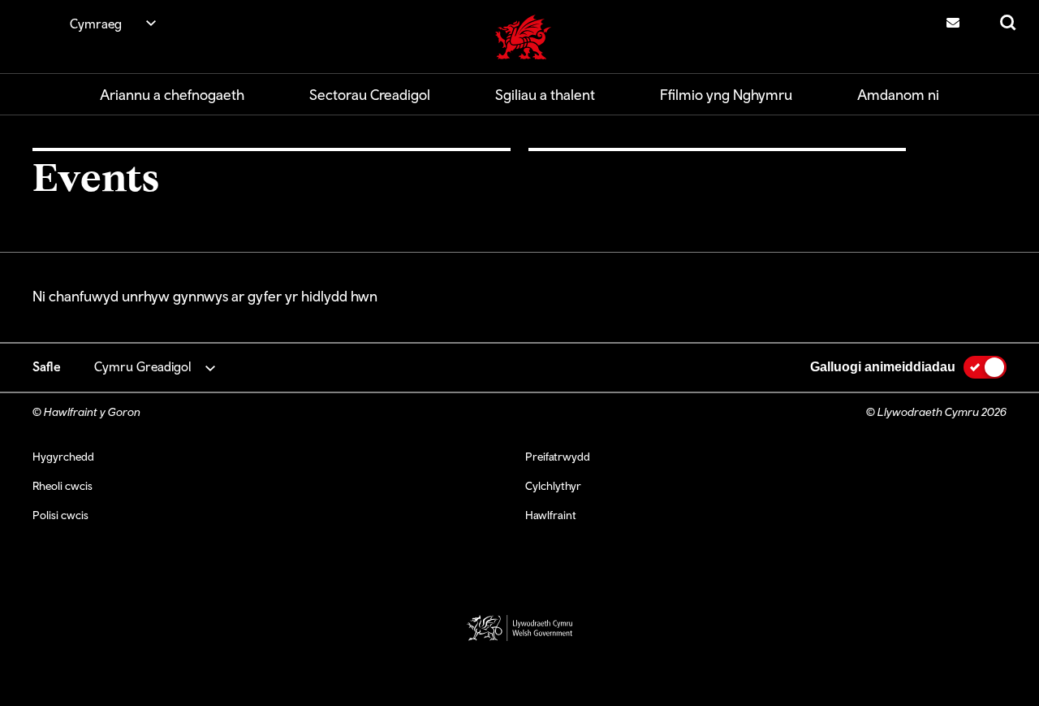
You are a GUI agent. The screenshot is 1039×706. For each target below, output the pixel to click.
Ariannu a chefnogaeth (172, 94)
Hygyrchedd (63, 456)
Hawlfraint (550, 515)
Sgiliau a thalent (545, 94)
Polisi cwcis (60, 515)
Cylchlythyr (553, 485)
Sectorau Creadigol (369, 94)
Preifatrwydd (557, 456)
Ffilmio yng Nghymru (726, 94)
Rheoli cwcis (62, 485)
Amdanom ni (898, 94)
